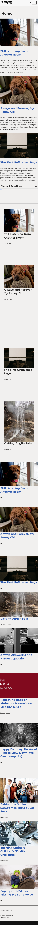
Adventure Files (5, 624)
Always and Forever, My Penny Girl (17, 110)
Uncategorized (5, 713)
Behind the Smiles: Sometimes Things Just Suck (17, 808)
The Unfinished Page (12, 186)
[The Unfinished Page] (7, 2)
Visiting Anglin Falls (14, 618)
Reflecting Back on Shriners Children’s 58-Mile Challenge (16, 703)
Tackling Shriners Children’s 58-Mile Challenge (12, 851)
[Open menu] (36, 186)
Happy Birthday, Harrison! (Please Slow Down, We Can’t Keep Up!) (18, 752)
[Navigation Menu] (34, 2)
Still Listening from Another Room (14, 52)
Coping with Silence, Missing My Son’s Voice (16, 892)
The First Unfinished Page (18, 162)
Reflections (4, 817)
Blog (1, 497)
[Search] (30, 3)
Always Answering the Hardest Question (16, 656)
